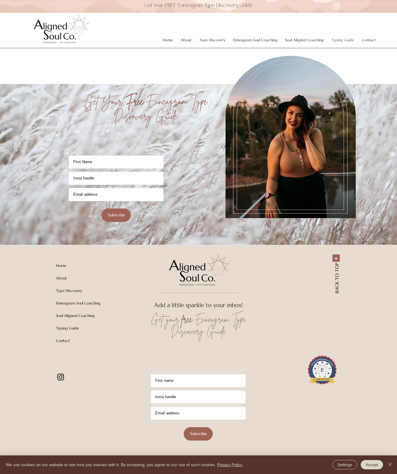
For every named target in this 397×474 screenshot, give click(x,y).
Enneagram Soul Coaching (78, 303)
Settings (344, 464)
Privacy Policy (229, 464)
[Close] (390, 464)
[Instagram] (60, 377)
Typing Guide (67, 328)
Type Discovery (69, 290)
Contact (63, 340)
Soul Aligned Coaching (75, 315)
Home (61, 265)
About (61, 278)
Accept (372, 464)
